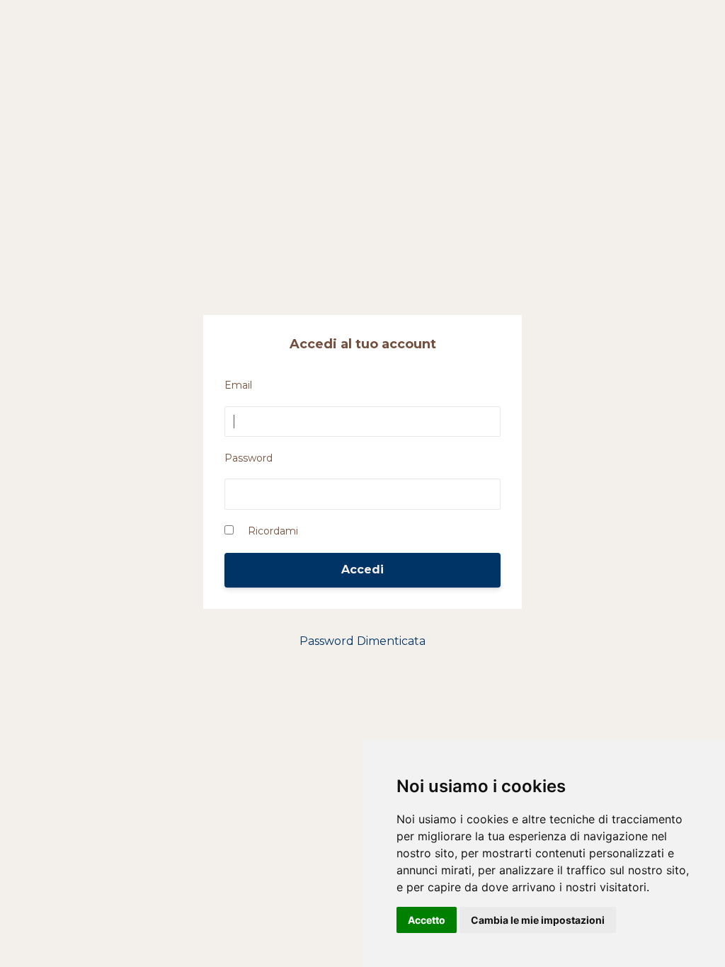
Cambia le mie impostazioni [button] (538, 920)
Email (238, 385)
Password (248, 458)
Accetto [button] (426, 920)
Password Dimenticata (362, 641)
